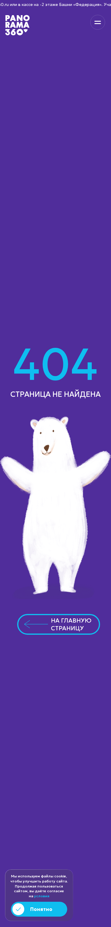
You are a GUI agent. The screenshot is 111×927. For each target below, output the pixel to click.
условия (41, 896)
